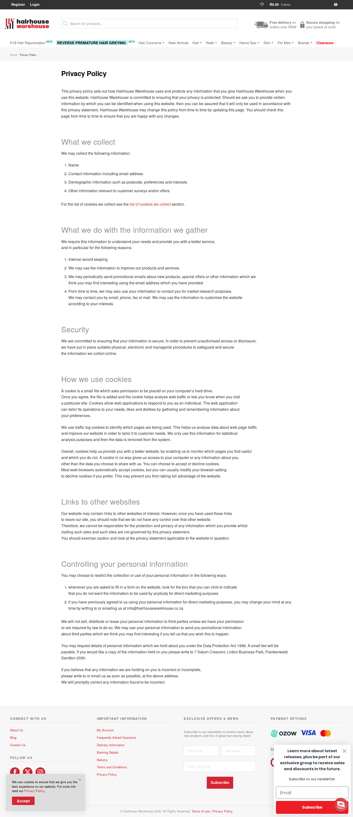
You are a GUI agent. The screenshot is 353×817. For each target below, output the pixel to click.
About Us (16, 730)
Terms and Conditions (112, 767)
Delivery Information (111, 745)
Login (35, 4)
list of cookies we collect (150, 204)
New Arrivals (179, 42)
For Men (284, 42)
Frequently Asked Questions (116, 737)
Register (18, 4)
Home (13, 55)
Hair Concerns (150, 42)
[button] (341, 805)
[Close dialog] (344, 751)
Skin (266, 42)
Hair (195, 42)
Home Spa (247, 42)
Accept (23, 801)
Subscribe (220, 783)
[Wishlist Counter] (264, 4)
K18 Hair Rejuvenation (31, 42)
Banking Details (108, 752)
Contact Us (18, 745)
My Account (105, 730)
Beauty (226, 42)
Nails (210, 42)
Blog (13, 737)
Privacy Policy (107, 774)
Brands (303, 42)
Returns (102, 759)
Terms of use (201, 811)
